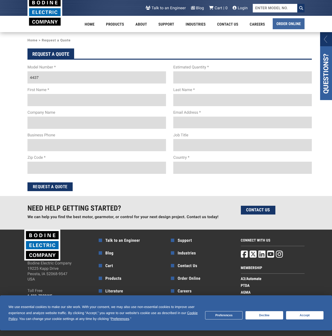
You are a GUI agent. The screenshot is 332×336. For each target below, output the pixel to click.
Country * (181, 157)
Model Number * (41, 67)
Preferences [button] (120, 319)
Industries (196, 24)
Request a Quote (50, 186)
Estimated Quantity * (191, 67)
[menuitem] (89, 24)
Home (90, 24)
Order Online (288, 23)
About (141, 24)
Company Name (41, 112)
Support (166, 24)
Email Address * (187, 112)
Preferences (224, 315)
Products (115, 24)
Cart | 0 (220, 8)
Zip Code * (36, 157)
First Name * (38, 89)
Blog (199, 8)
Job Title (180, 135)
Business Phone (41, 135)
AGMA (246, 292)
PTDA (245, 285)
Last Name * (184, 89)
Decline (264, 315)
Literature (114, 291)
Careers (257, 24)
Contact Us (227, 24)
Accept (305, 315)
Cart (109, 265)
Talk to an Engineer (168, 8)
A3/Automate (251, 278)
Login (242, 8)
